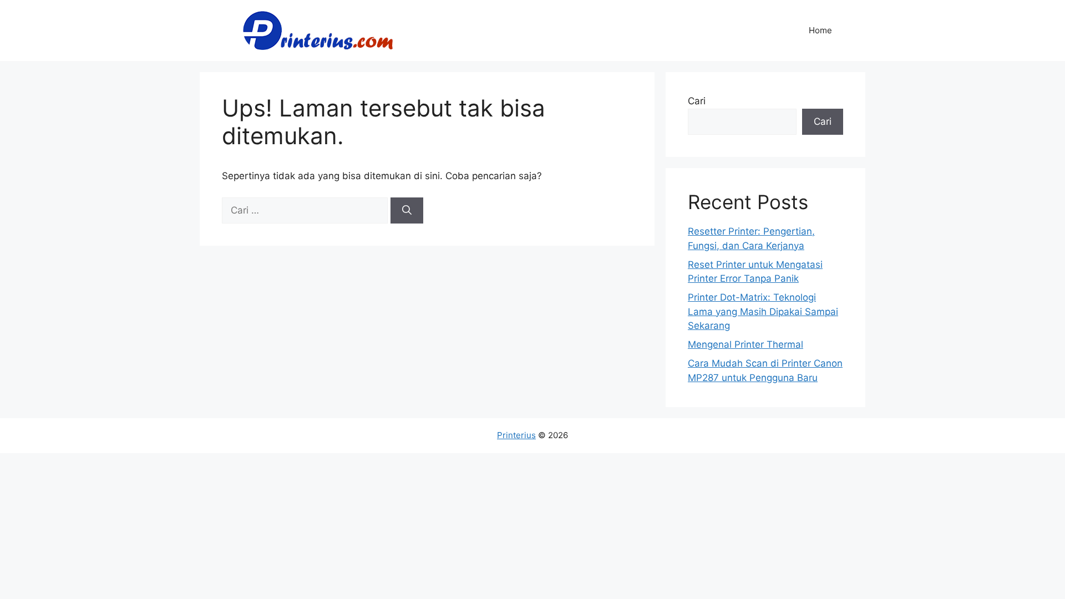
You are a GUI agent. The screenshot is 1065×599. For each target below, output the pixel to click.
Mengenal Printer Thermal (745, 344)
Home (820, 30)
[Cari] (406, 210)
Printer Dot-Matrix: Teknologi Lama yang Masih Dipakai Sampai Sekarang (763, 311)
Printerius (516, 435)
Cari (697, 100)
